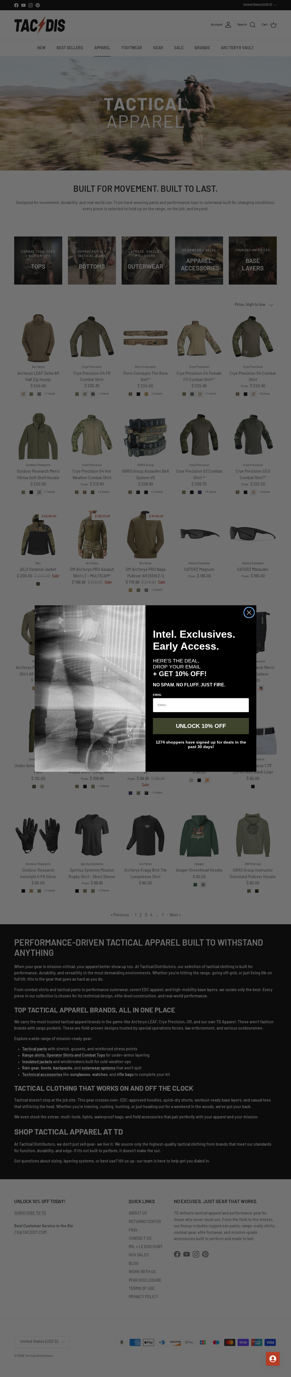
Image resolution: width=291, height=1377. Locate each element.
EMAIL (157, 694)
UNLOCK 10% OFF (201, 726)
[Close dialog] (249, 613)
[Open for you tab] (273, 1359)
